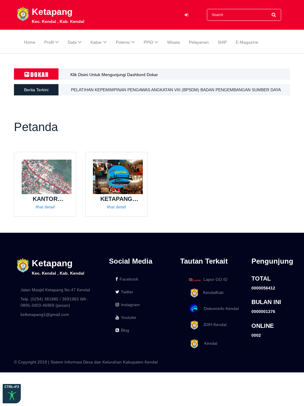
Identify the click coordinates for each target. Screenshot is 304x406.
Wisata (173, 42)
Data (72, 42)
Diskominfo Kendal (219, 308)
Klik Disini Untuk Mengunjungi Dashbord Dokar (114, 74)
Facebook (129, 279)
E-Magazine (247, 42)
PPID (148, 42)
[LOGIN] (186, 15)
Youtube (128, 317)
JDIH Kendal (213, 324)
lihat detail (45, 206)
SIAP (222, 42)
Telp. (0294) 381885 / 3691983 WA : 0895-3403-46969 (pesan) (54, 302)
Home (29, 42)
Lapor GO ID (215, 279)
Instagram (130, 304)
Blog (125, 330)
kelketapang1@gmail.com (44, 314)
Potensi (123, 42)
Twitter (127, 291)
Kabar (96, 42)
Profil (49, 42)
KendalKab (212, 292)
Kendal (208, 343)
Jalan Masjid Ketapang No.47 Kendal (55, 289)
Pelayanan (199, 42)
